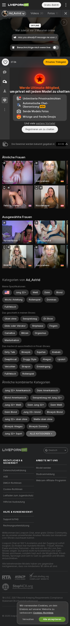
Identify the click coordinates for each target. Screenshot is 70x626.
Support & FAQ (10, 519)
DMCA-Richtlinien (12, 483)
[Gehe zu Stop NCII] (23, 587)
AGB (5, 476)
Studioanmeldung (45, 474)
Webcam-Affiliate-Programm (51, 480)
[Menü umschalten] (4, 5)
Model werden (43, 468)
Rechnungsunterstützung (16, 525)
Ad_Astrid (33, 280)
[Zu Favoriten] (5, 62)
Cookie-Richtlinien (12, 489)
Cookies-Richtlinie (43, 612)
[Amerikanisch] (7, 292)
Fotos (53, 13)
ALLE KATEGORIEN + (41, 433)
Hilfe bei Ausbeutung (14, 502)
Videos (37, 13)
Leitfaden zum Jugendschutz (18, 495)
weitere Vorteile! (45, 123)
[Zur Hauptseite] (21, 5)
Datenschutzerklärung (14, 470)
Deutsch (53, 450)
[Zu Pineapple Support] (6, 586)
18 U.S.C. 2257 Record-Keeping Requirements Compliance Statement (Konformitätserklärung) (32, 599)
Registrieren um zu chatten (39, 129)
